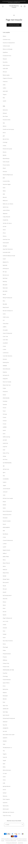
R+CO (4, 686)
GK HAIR (5, 440)
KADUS (4, 504)
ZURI (4, 783)
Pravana (5, 657)
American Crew (6, 239)
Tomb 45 (5, 757)
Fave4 (4, 411)
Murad (4, 585)
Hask (4, 449)
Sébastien (5, 213)
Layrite (4, 546)
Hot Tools (5, 459)
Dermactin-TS (6, 375)
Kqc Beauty (5, 534)
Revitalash (5, 695)
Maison (4, 36)
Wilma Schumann (7, 770)
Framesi (5, 420)
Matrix (4, 566)
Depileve (5, 372)
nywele (4, 101)
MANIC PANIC (6, 556)
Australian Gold (6, 252)
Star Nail (5, 731)
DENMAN (5, 365)
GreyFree (5, 446)
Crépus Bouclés (6, 216)
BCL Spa (5, 271)
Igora (4, 472)
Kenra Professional (7, 511)
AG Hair (4, 226)
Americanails (6, 242)
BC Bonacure (6, 268)
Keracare (5, 171)
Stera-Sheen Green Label (8, 734)
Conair (4, 346)
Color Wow (5, 339)
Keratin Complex (7, 521)
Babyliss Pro (6, 262)
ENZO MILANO (6, 398)
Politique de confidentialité (11, 842)
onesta (4, 145)
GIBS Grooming (6, 436)
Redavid (5, 692)
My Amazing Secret (7, 595)
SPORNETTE (5, 728)
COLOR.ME (5, 343)
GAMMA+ (5, 427)
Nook (4, 608)
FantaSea (5, 401)
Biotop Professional (7, 297)
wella (4, 84)
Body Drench (6, 307)
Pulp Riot (5, 673)
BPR (4, 178)
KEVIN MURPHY (6, 527)
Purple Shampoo (7, 679)
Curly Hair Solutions (7, 356)
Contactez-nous (6, 39)
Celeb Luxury (6, 317)
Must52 (4, 592)
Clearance (5, 81)
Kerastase (5, 517)
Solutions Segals (7, 184)
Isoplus (4, 482)
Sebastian (5, 721)
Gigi (4, 123)
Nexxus (4, 602)
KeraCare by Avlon (7, 514)
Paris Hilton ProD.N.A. (8, 640)
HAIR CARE (5, 68)
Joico (4, 495)
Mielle (4, 191)
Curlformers (6, 352)
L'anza (4, 537)
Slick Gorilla (5, 805)
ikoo (4, 475)
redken (4, 88)
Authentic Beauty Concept (9, 255)
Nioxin (4, 605)
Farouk (4, 407)
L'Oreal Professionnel (8, 540)
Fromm (4, 424)
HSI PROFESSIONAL (7, 462)
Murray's (5, 589)
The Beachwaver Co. (7, 747)
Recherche (5, 110)
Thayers (4, 94)
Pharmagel (5, 647)
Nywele (4, 614)
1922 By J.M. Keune (7, 223)
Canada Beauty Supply (8, 838)
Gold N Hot (5, 443)
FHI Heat (5, 414)
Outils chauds (6, 161)
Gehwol (4, 793)
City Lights (5, 330)
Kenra (4, 132)
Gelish (4, 430)
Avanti (4, 258)
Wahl (4, 763)
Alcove (4, 789)
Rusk (4, 702)
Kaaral (4, 501)
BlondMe (5, 304)
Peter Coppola (6, 799)
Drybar (4, 388)
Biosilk (4, 294)
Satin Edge (5, 712)
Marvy (4, 559)
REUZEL (4, 155)
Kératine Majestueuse (8, 174)
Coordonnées (20, 842)
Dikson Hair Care (7, 385)
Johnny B (5, 491)
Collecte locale (6, 46)
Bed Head (5, 278)
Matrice (4, 126)
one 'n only (5, 621)
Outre (4, 637)
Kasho (4, 508)
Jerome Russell (6, 488)
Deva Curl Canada (7, 381)
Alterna (4, 236)
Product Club (6, 663)
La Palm (5, 543)
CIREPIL (4, 326)
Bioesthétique (6, 158)
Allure (4, 233)
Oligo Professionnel (7, 618)
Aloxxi (4, 229)
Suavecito (5, 802)
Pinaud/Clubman (7, 653)
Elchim (4, 394)
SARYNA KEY (5, 708)
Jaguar (4, 485)
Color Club (5, 336)
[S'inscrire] (22, 824)
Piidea (4, 650)
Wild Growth (6, 809)
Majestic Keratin (6, 550)
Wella (4, 767)
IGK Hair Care (6, 469)
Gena (4, 433)
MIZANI (4, 576)
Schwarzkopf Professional (9, 718)
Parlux (4, 644)
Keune (4, 524)
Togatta (4, 754)
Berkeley (5, 281)
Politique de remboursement (10, 840)
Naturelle (5, 598)
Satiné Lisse (5, 207)
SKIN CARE (5, 91)
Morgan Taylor (6, 579)
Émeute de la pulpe (7, 148)
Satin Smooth (6, 715)
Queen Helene (6, 682)
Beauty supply (6, 75)
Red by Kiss (5, 689)
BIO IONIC (5, 291)
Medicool (5, 569)
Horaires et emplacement (9, 42)
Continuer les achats (14, 25)
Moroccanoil (6, 582)
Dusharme (5, 391)
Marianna (5, 796)
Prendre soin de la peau (8, 129)
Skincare (5, 71)
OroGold (5, 627)
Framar (4, 417)
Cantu (4, 313)
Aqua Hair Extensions (8, 249)
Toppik (4, 760)
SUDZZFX (5, 737)
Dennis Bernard (6, 369)
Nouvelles (5, 62)
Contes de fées (6, 181)
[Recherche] (21, 6)
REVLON (5, 699)
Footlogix (5, 142)
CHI (4, 320)
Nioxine (4, 152)
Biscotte (5, 197)
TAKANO (5, 741)
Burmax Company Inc (8, 310)
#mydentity (5, 220)
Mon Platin (5, 116)
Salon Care (5, 705)
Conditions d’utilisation (22, 840)
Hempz (4, 456)
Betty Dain (5, 288)
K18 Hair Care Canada (8, 498)
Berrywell (5, 284)
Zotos (4, 780)
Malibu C (5, 553)
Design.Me (5, 378)
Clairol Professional (7, 333)
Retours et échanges (7, 49)
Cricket (4, 349)
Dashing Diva (6, 362)
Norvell (4, 611)
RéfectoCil (5, 200)
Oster (4, 187)
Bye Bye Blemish (6, 786)
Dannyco (5, 359)
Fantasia (5, 404)
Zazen (4, 776)
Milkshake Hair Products (8, 812)
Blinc (4, 301)
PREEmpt (5, 660)
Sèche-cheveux (6, 65)
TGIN (4, 744)
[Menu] (2, 6)
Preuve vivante (6, 165)
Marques (5, 59)
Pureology (5, 676)
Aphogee (5, 246)
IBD (4, 466)
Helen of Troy (6, 453)
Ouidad (4, 634)
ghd (4, 136)
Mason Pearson (6, 563)
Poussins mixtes (6, 119)
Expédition (5, 52)
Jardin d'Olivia (6, 210)
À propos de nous (7, 55)
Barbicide (5, 265)
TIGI (4, 750)
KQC (4, 97)
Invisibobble (6, 479)
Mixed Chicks (6, 572)
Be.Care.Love (6, 275)
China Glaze (5, 323)
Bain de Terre (6, 139)
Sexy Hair (5, 725)
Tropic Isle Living (7, 815)
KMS (4, 194)
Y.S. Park (5, 773)
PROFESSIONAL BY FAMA (8, 670)
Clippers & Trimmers (7, 78)
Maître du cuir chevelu (8, 203)
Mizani (4, 168)
